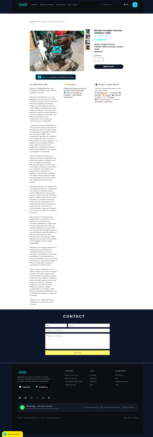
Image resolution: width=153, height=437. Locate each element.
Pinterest (111, 97)
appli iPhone (108, 101)
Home (32, 22)
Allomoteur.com (44, 88)
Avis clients (114, 93)
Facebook (98, 95)
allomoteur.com (102, 93)
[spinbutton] (99, 59)
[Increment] (102, 59)
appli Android (99, 101)
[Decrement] (96, 59)
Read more (98, 51)
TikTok (99, 97)
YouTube (108, 95)
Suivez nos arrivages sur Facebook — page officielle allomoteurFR (73, 95)
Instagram (117, 95)
